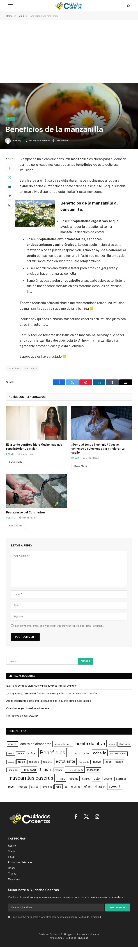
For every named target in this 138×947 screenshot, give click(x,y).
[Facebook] (9, 168)
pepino (108, 778)
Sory (18, 140)
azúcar (32, 753)
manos (59, 769)
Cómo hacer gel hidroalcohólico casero (28, 708)
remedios (47, 786)
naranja (73, 778)
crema (21, 761)
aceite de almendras (35, 744)
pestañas (121, 778)
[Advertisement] (69, 52)
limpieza (29, 769)
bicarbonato (79, 753)
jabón (108, 761)
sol (66, 787)
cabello (99, 753)
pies (11, 786)
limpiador (13, 769)
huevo (97, 761)
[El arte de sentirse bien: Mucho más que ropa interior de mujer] (36, 423)
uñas (87, 786)
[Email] (9, 205)
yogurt (114, 786)
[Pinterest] (9, 195)
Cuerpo (10, 518)
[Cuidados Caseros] (69, 6)
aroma (11, 754)
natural (86, 778)
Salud (10, 119)
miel (61, 778)
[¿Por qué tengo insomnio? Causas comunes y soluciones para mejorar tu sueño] (101, 423)
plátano (34, 787)
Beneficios (14, 368)
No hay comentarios (39, 140)
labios (119, 761)
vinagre (100, 786)
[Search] (128, 6)
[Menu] (10, 6)
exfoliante (65, 761)
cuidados (34, 762)
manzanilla (31, 368)
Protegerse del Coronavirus (25, 512)
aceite (12, 744)
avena (20, 753)
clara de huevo (118, 753)
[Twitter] (9, 177)
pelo (97, 778)
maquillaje (74, 769)
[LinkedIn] (9, 186)
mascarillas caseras (30, 778)
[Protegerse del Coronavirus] (36, 491)
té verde (75, 786)
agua (112, 744)
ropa (58, 786)
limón (45, 769)
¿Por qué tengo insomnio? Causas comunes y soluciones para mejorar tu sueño (98, 448)
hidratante (84, 762)
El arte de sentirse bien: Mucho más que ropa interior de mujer (34, 446)
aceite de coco (63, 744)
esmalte (47, 762)
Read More (15, 462)
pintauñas (22, 787)
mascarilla (93, 769)
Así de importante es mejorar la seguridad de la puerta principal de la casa (48, 700)
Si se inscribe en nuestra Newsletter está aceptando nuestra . (56, 917)
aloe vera (124, 744)
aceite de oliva (90, 743)
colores (11, 762)
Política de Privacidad (89, 917)
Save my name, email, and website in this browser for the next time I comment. (59, 625)
